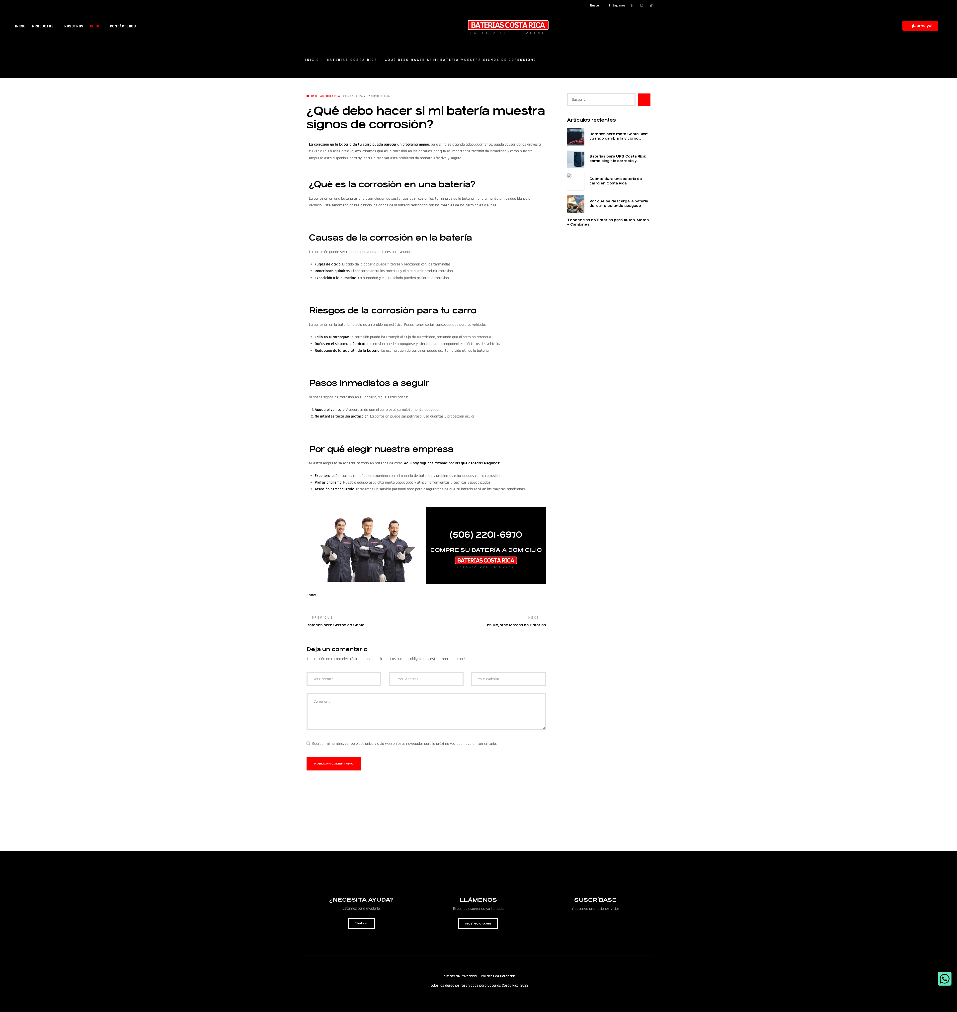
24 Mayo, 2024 (353, 96)
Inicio (312, 60)
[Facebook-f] (632, 5)
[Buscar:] (601, 99)
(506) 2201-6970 (486, 535)
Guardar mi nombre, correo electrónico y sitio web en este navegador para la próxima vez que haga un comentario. (404, 743)
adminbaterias (381, 96)
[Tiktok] (651, 5)
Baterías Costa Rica (352, 60)
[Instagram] (641, 5)
